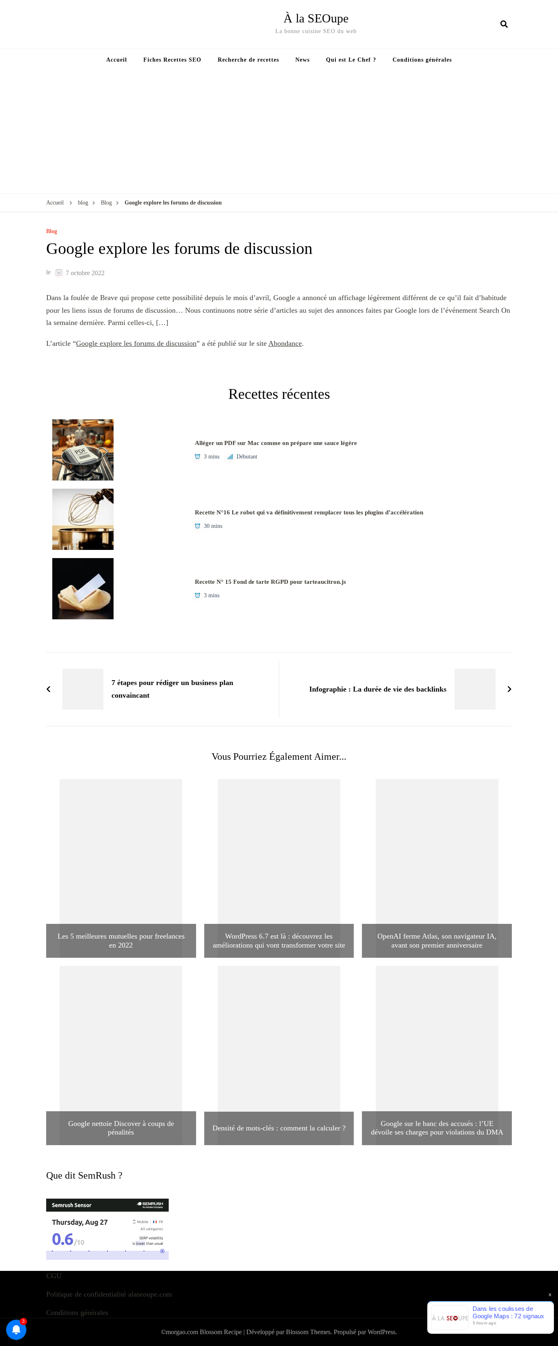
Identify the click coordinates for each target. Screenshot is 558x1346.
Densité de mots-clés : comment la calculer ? (279, 1128)
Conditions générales (422, 60)
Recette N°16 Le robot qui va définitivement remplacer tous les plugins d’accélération (309, 512)
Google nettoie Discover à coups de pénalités (121, 1128)
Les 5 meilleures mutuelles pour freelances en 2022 (121, 940)
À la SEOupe (315, 18)
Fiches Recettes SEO (172, 60)
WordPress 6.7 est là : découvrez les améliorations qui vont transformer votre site (279, 940)
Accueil (116, 60)
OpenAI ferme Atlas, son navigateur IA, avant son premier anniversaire (437, 940)
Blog (51, 231)
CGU (54, 1276)
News (302, 60)
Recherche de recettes (248, 60)
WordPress (381, 1331)
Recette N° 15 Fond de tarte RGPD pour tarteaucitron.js (270, 581)
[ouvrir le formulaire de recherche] (504, 24)
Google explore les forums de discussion (136, 343)
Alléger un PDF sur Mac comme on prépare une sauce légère (276, 443)
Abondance (285, 343)
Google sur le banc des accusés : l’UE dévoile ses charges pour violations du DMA (437, 1128)
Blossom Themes (308, 1331)
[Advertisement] (279, 132)
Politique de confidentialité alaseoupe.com (109, 1294)
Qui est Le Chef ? (351, 60)
